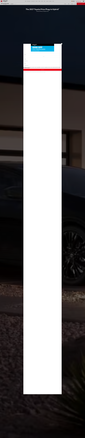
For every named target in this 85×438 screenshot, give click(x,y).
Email (25, 63)
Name (25, 54)
